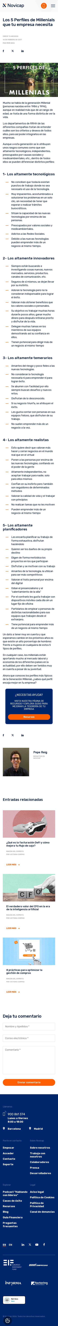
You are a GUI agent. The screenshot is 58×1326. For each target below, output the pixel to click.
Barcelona (14, 1128)
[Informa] (16, 1285)
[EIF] (16, 1267)
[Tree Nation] (16, 1302)
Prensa (34, 1167)
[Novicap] (13, 6)
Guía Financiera (13, 1217)
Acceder (8, 1153)
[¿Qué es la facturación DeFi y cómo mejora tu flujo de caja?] (29, 823)
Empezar (8, 1147)
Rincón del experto (15, 851)
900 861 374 (16, 1114)
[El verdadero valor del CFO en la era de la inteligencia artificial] (29, 887)
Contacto (9, 1158)
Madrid (38, 1128)
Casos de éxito (12, 1200)
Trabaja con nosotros (37, 1155)
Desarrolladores (40, 1173)
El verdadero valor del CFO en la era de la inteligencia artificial (28, 908)
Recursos (29, 717)
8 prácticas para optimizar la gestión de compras (24, 971)
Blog (5, 1211)
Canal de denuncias (42, 1211)
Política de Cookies (42, 1197)
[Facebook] (45, 1245)
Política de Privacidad (37, 1205)
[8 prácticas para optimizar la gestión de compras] (29, 951)
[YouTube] (37, 1245)
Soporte (8, 1164)
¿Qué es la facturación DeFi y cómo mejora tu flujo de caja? (28, 844)
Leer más (11, 864)
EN (10, 1244)
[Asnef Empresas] (42, 1267)
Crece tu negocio (10, 36)
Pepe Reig (40, 752)
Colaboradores (39, 1162)
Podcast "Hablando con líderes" (15, 1193)
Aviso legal (37, 1191)
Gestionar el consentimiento (7, 1320)
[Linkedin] (23, 1245)
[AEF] (42, 1285)
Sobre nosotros (40, 1147)
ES (4, 1244)
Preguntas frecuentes (10, 1224)
